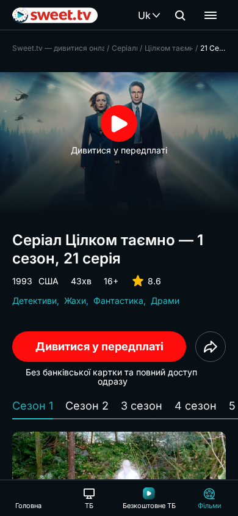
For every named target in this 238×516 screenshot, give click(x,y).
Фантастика (118, 300)
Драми (165, 300)
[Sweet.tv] (55, 15)
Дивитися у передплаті (99, 346)
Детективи (34, 300)
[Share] (210, 346)
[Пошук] (180, 15)
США (48, 281)
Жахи (75, 300)
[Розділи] (210, 15)
